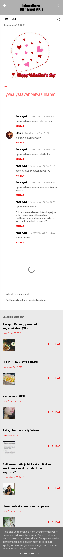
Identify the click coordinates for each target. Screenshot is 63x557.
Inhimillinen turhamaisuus (31, 7)
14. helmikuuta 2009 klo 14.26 (41, 166)
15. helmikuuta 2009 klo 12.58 (41, 233)
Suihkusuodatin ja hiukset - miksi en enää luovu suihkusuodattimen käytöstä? (27, 468)
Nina (18, 132)
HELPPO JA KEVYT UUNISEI (21, 362)
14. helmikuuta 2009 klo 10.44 (41, 116)
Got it (42, 553)
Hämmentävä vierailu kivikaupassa (26, 506)
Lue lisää (54, 344)
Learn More (26, 553)
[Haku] (58, 6)
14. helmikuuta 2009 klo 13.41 (41, 149)
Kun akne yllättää (14, 396)
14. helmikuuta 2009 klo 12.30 (35, 133)
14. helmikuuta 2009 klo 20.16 (41, 202)
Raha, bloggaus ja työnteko (21, 430)
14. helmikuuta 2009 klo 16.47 (41, 182)
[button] (58, 19)
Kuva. (5, 87)
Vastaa (20, 126)
